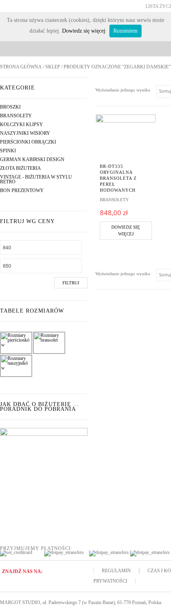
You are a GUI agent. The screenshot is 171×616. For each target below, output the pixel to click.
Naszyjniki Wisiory (25, 133)
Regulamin (116, 570)
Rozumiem (125, 31)
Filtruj (70, 282)
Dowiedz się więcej (125, 230)
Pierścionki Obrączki (28, 142)
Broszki (10, 107)
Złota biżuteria (20, 168)
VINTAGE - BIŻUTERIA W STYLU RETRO (36, 179)
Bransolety (16, 116)
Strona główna (21, 67)
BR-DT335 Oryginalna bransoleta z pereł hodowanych (118, 178)
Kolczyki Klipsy (21, 124)
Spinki (8, 151)
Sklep (52, 67)
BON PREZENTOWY (22, 190)
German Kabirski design (32, 159)
